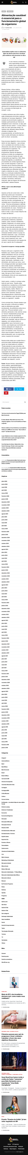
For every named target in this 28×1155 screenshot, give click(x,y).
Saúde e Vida (10, 11)
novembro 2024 (6, 540)
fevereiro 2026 (5, 496)
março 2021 (5, 670)
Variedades (4, 940)
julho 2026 (4, 481)
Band (3, 763)
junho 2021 (4, 661)
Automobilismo (5, 761)
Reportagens (13, 1148)
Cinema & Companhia (7, 781)
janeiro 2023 (5, 605)
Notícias (4, 889)
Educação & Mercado (7, 821)
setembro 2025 (5, 511)
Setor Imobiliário (6, 919)
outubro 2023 (5, 579)
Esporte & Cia (5, 839)
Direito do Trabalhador (7, 810)
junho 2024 (4, 555)
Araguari (4, 758)
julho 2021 (4, 658)
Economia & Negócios (7, 815)
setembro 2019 (5, 724)
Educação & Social (6, 824)
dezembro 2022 (6, 608)
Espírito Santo (5, 836)
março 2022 (5, 635)
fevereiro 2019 (5, 744)
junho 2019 (4, 732)
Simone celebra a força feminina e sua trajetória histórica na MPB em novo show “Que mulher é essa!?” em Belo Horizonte (14, 429)
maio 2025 (4, 522)
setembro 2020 (5, 688)
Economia (4, 812)
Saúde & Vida (5, 907)
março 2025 (5, 528)
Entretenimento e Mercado (8, 830)
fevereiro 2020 (5, 709)
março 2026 (5, 493)
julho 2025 (4, 516)
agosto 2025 (5, 513)
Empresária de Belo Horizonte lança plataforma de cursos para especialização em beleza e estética (14, 461)
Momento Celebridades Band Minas (11, 875)
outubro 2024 (5, 543)
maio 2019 (4, 735)
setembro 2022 (5, 617)
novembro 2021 (5, 647)
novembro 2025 (6, 505)
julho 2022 (4, 623)
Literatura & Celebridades (8, 851)
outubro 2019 (5, 721)
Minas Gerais (5, 866)
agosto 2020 (5, 691)
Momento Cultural (6, 878)
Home (9, 1144)
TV (2, 937)
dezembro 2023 (6, 573)
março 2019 (5, 741)
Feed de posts (5, 956)
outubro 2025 (5, 508)
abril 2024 (4, 561)
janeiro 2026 (5, 499)
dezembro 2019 (5, 715)
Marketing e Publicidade (8, 860)
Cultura (3, 796)
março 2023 (5, 599)
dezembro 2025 (6, 502)
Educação (4, 818)
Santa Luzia (4, 901)
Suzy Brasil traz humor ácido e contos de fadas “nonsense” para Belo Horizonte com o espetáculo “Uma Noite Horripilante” (13, 1081)
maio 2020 (4, 700)
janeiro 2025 (5, 534)
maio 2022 (4, 629)
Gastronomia (5, 848)
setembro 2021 (5, 653)
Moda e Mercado (6, 869)
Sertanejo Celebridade (7, 916)
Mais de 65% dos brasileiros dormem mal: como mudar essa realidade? (13, 996)
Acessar (4, 953)
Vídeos (3, 943)
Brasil (3, 11)
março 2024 (5, 564)
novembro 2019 (5, 718)
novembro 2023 (6, 576)
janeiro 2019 (5, 747)
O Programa (15, 1144)
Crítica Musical (5, 793)
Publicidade (21, 1148)
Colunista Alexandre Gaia (8, 784)
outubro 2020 (5, 685)
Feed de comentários (7, 959)
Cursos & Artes (5, 799)
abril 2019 (4, 738)
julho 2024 (4, 552)
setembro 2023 (5, 582)
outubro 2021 (5, 650)
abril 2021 (4, 667)
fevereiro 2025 (5, 531)
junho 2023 (4, 590)
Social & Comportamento (8, 925)
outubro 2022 (5, 614)
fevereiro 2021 (5, 673)
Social (3, 922)
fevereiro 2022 (5, 638)
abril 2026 (4, 490)
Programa (4, 895)
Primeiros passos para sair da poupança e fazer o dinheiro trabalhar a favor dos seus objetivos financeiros (12, 1037)
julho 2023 (4, 587)
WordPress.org (5, 962)
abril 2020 (4, 703)
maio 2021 (4, 664)
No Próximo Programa (7, 883)
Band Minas (5, 766)
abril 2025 (4, 525)
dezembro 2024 (6, 537)
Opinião (4, 892)
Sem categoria (5, 913)
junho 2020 (4, 697)
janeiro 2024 (5, 570)
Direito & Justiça (6, 807)
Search (25, 402)
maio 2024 (4, 558)
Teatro (3, 928)
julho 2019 (4, 729)
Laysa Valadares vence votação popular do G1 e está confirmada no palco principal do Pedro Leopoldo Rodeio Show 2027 (14, 437)
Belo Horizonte (5, 769)
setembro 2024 (5, 546)
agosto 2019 (5, 727)
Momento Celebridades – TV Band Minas (12, 872)
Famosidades (5, 845)
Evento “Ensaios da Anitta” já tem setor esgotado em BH (14, 1120)
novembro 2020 (6, 682)
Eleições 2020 (5, 827)
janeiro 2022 (5, 641)
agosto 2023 (5, 584)
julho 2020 (4, 694)
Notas (3, 886)
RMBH (3, 898)
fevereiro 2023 (5, 602)
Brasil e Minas (5, 775)
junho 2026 (4, 484)
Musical (4, 881)
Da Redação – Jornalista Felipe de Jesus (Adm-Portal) (13, 803)
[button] (2, 2)
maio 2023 (4, 593)
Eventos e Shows (6, 842)
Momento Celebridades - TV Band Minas (10, 1074)
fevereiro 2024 (5, 567)
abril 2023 (4, 596)
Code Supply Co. (19, 1151)
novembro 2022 (6, 611)
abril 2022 (4, 632)
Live (3, 854)
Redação (20, 1146)
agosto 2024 (5, 549)
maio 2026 (4, 487)
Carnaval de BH (5, 778)
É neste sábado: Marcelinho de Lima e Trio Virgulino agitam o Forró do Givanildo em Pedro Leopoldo (14, 421)
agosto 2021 (5, 655)
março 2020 (5, 706)
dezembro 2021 (5, 644)
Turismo (4, 934)
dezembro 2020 (6, 679)
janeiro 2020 (5, 712)
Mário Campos (5, 857)
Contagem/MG (5, 790)
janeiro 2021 (5, 676)
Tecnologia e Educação (7, 931)
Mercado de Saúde (6, 863)
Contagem (4, 787)
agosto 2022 (5, 620)
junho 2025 (4, 519)
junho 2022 (4, 626)
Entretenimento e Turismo (8, 833)
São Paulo (4, 904)
